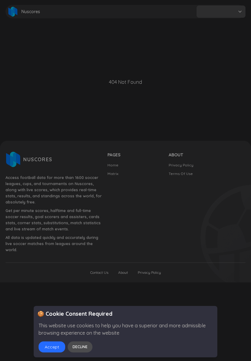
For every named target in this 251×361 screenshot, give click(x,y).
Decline (80, 346)
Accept (52, 347)
